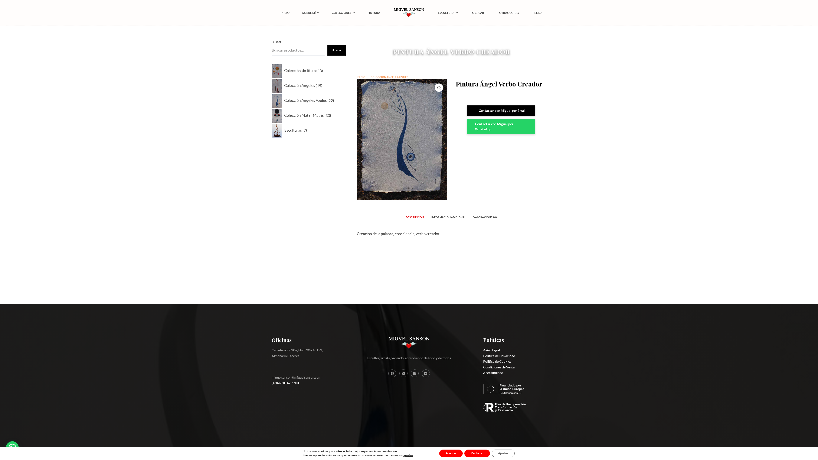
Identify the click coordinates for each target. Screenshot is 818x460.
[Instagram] (415, 373)
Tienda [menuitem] (537, 12)
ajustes (408, 455)
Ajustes (503, 453)
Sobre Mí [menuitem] (309, 12)
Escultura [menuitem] (446, 12)
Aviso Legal (491, 350)
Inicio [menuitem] (285, 12)
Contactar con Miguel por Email (502, 110)
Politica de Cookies (497, 361)
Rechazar (477, 453)
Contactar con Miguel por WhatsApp (494, 126)
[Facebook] (392, 373)
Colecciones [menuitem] (341, 12)
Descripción (415, 217)
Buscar (276, 42)
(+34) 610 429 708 (285, 383)
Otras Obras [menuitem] (509, 12)
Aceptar (451, 453)
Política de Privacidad (499, 356)
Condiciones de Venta (499, 367)
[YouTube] (426, 373)
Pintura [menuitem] (373, 12)
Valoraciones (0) (485, 217)
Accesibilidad (493, 373)
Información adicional (448, 217)
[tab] (415, 217)
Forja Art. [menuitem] (478, 12)
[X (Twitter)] (403, 373)
